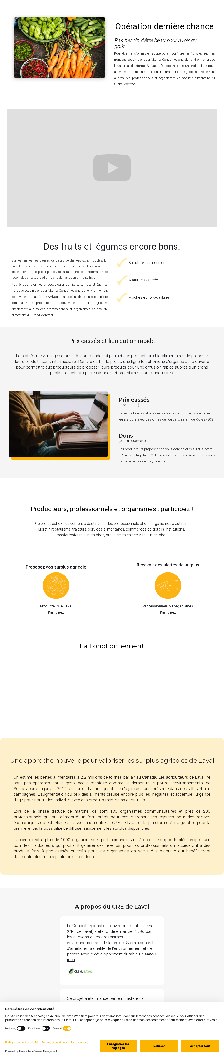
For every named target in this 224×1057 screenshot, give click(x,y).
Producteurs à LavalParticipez (56, 609)
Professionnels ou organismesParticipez (168, 609)
